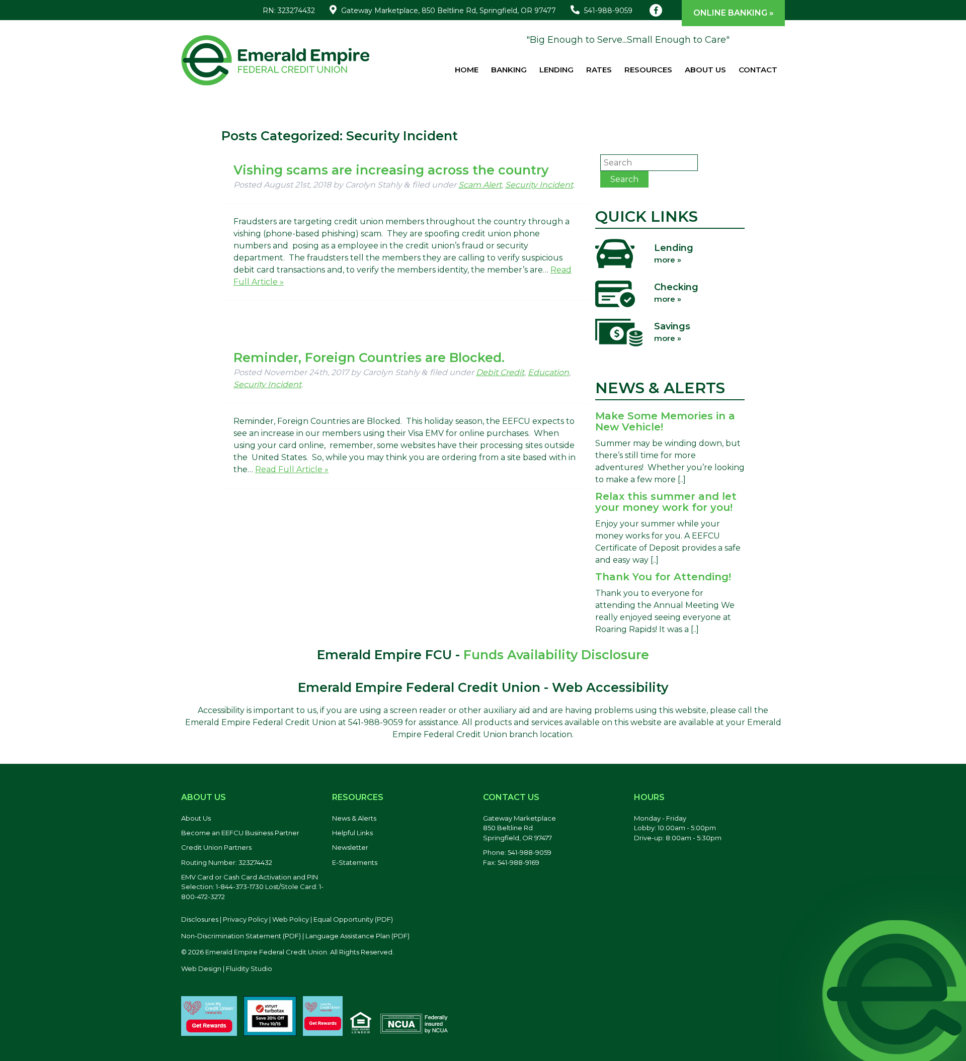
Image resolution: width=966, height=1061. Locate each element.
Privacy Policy (245, 919)
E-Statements (354, 862)
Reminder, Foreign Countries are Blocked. (369, 357)
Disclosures (199, 919)
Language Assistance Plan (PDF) (357, 936)
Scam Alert (480, 185)
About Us (705, 69)
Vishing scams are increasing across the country (390, 170)
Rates (599, 69)
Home (466, 69)
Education (548, 372)
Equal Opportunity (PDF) (353, 919)
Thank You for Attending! (663, 577)
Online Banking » (733, 13)
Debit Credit (500, 372)
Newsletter (350, 847)
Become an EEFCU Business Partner (240, 833)
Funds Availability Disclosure (556, 654)
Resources (648, 69)
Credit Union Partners (216, 847)
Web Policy (290, 919)
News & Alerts (354, 818)
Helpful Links (352, 833)
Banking (509, 69)
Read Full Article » (292, 469)
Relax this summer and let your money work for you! (666, 501)
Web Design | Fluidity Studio (226, 968)
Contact (758, 69)
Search (624, 179)
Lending (556, 69)
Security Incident (539, 185)
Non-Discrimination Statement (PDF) (241, 936)
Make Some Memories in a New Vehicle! (665, 421)
